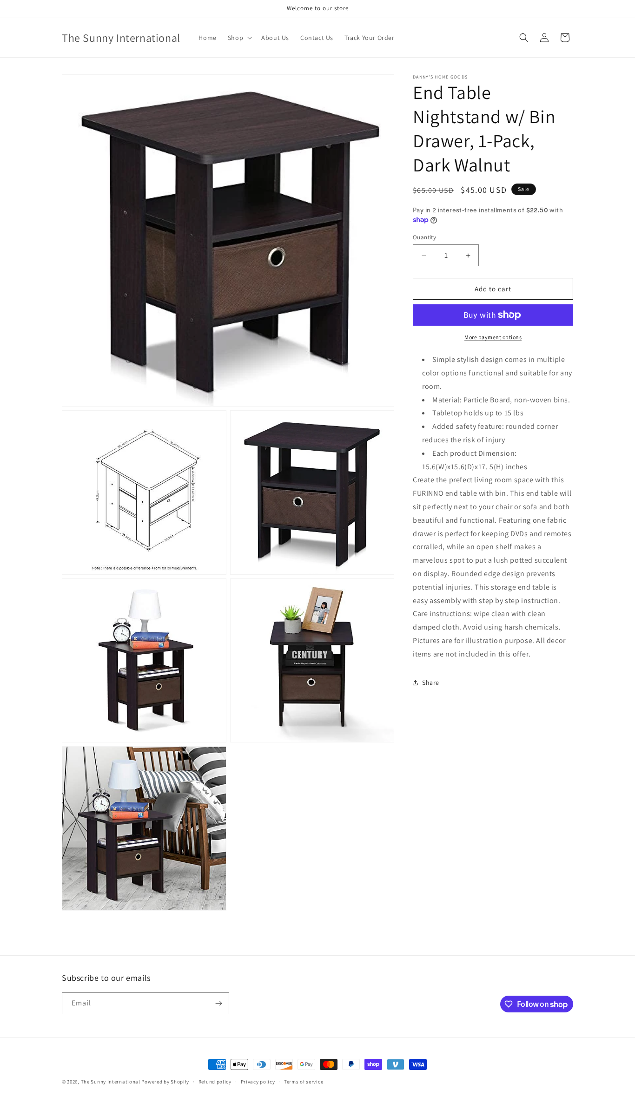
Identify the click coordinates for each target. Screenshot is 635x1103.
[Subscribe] (218, 1003)
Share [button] (430, 682)
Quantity (424, 237)
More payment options (493, 337)
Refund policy (215, 1081)
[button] (239, 37)
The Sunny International (110, 1081)
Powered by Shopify (165, 1081)
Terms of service (303, 1081)
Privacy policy (258, 1081)
